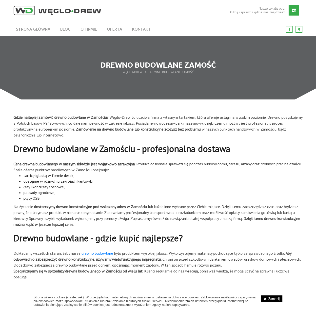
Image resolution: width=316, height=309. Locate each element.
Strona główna (33, 29)
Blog (65, 29)
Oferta (114, 29)
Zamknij (274, 299)
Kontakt (141, 29)
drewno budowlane (97, 253)
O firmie (88, 29)
